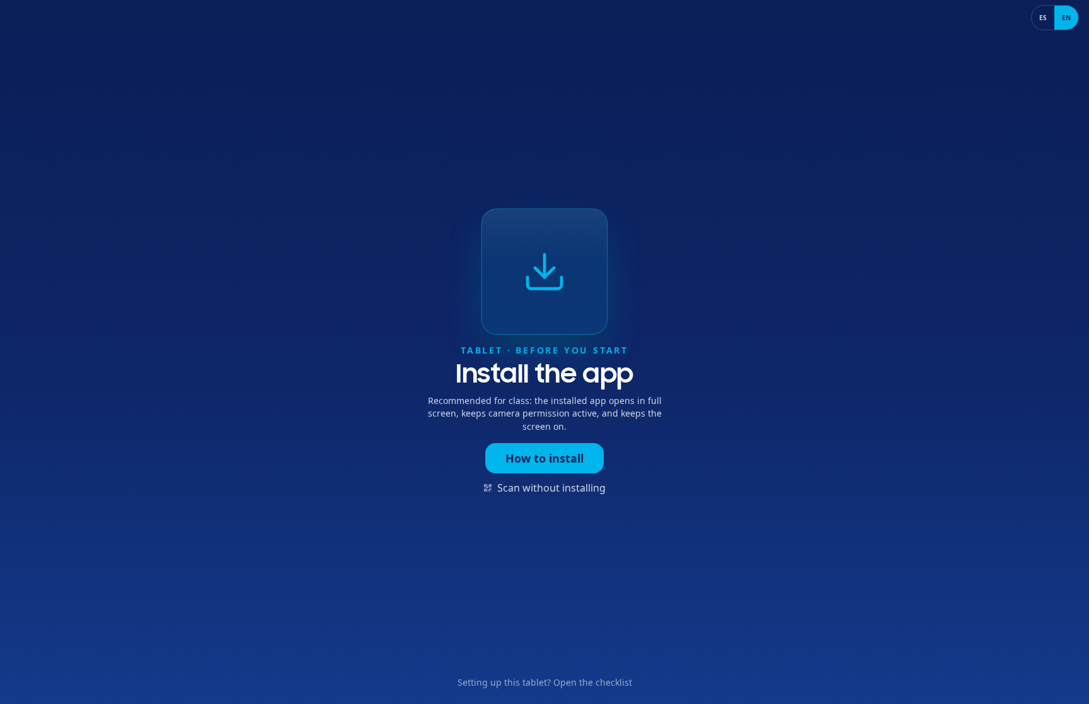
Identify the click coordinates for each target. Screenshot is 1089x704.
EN (1066, 17)
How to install (544, 458)
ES (1043, 17)
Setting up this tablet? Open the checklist (545, 682)
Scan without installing (551, 488)
